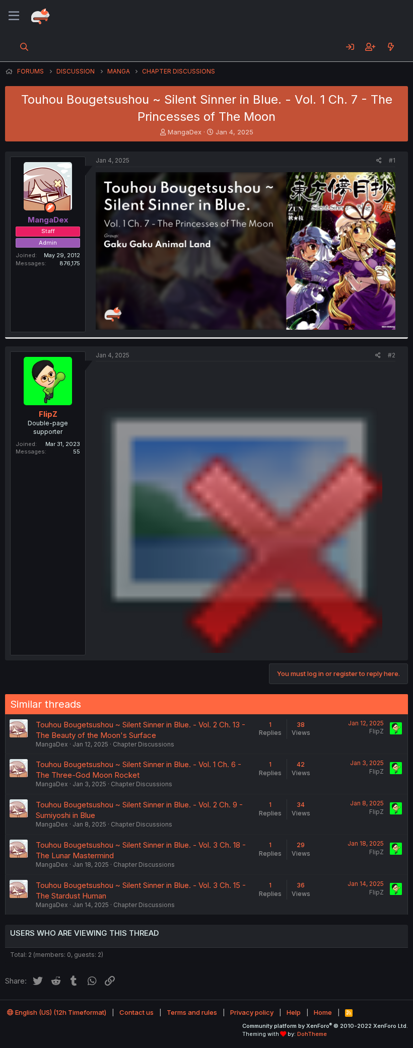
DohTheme (312, 1033)
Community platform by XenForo (325, 1025)
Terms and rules (192, 1012)
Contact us (136, 1012)
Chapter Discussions (143, 744)
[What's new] (390, 46)
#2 (391, 355)
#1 (392, 160)
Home (323, 1012)
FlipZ (48, 414)
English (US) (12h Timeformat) (60, 1012)
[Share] (379, 161)
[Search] (24, 46)
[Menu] (14, 16)
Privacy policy (251, 1012)
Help (294, 1012)
